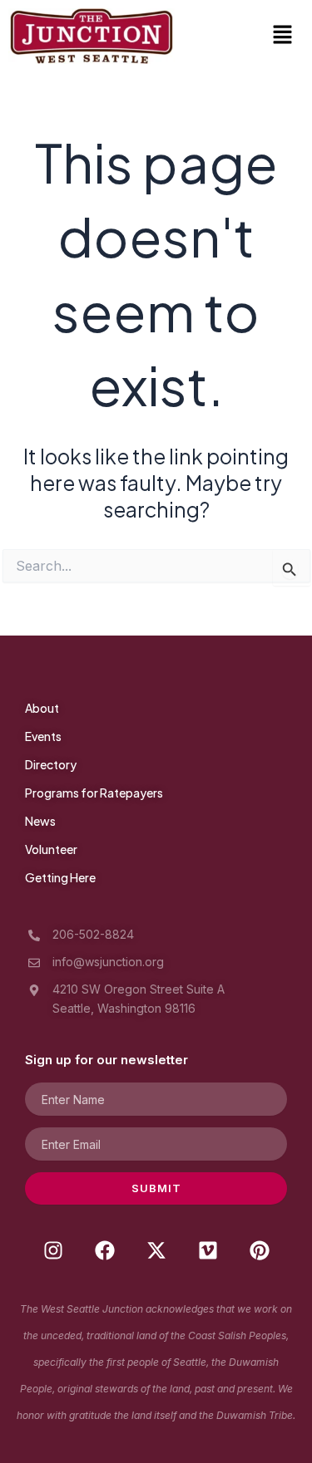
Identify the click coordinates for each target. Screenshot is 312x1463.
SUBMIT (156, 1188)
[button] (283, 36)
